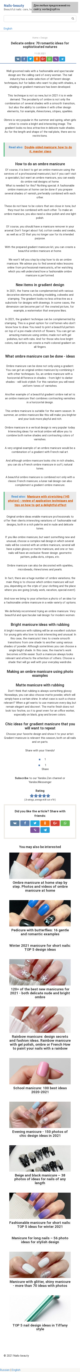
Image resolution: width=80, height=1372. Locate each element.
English (8, 28)
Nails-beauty (14, 6)
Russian (5, 1370)
